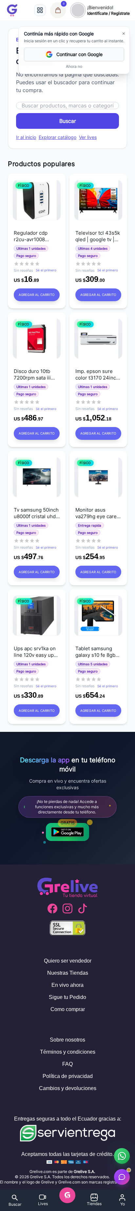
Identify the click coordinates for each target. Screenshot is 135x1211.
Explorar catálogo (57, 137)
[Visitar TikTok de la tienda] (82, 908)
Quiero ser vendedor (67, 961)
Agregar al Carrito (37, 295)
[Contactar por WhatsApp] (122, 1156)
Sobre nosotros (67, 1040)
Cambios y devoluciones (67, 1088)
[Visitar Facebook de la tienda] (52, 908)
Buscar (67, 121)
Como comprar (67, 1009)
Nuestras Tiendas (67, 973)
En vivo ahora (67, 985)
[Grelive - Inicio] (12, 10)
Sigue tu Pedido (67, 997)
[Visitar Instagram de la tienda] (67, 908)
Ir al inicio (26, 137)
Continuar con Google (79, 54)
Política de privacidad (68, 1076)
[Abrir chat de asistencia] (122, 1177)
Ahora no (74, 66)
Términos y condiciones (67, 1052)
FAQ (67, 1064)
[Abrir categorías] (40, 10)
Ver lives (88, 137)
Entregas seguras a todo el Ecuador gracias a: (67, 1119)
